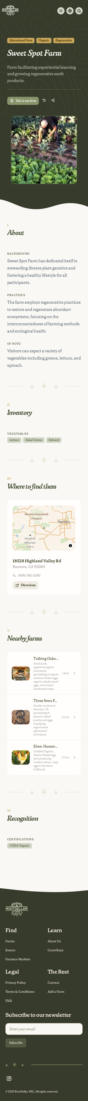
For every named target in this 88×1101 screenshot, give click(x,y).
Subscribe (16, 1042)
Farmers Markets (17, 959)
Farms (10, 941)
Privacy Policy (15, 983)
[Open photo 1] (44, 150)
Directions (28, 585)
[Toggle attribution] (70, 545)
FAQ (8, 1001)
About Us (54, 941)
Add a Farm (56, 992)
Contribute (55, 950)
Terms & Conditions (20, 992)
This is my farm (26, 100)
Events (10, 950)
